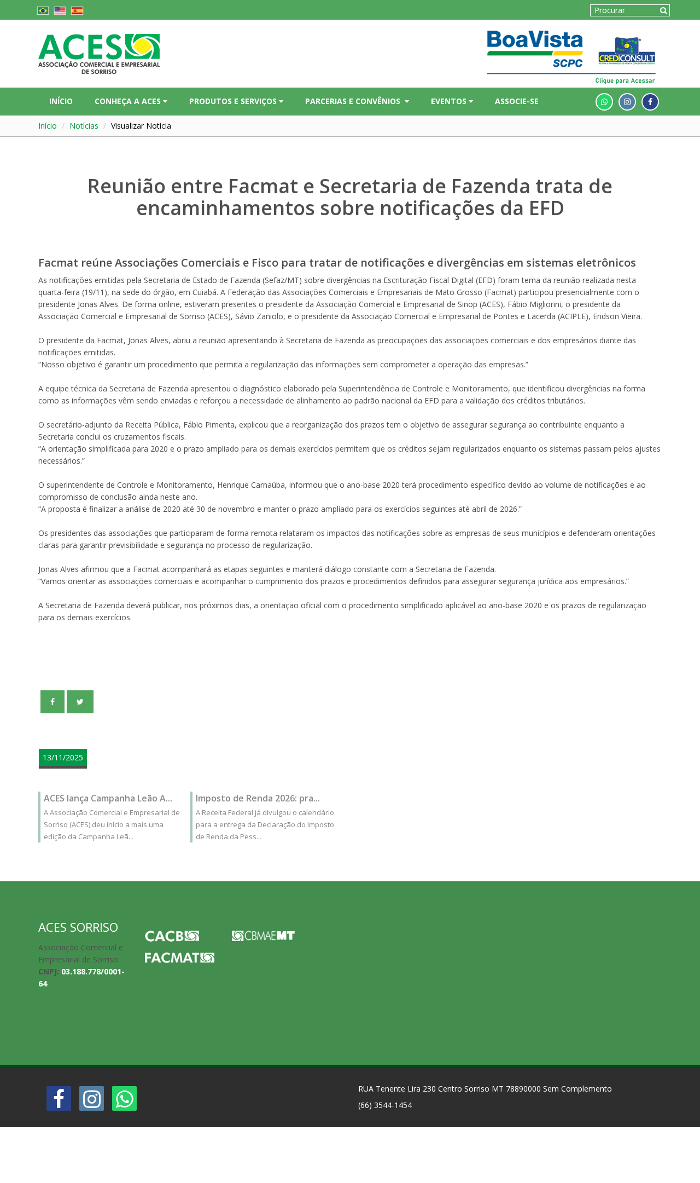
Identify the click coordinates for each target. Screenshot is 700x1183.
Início (47, 125)
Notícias (83, 125)
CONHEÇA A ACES (129, 101)
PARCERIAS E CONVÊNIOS (355, 101)
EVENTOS (450, 101)
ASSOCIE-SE (517, 101)
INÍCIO (61, 101)
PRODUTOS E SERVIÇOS (234, 101)
